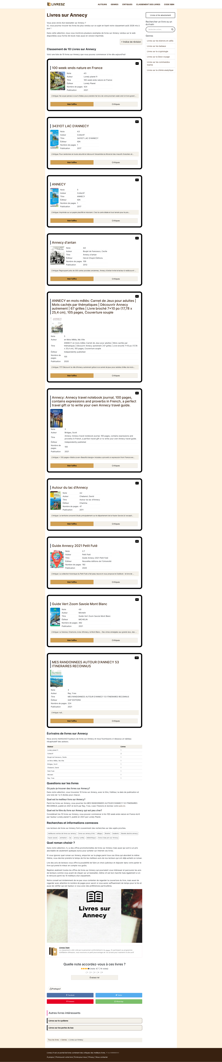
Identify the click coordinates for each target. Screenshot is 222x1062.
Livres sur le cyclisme (58, 1021)
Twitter (119, 995)
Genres (114, 4)
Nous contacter (102, 1057)
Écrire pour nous (80, 1057)
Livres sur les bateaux (156, 46)
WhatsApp (119, 1001)
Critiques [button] (116, 104)
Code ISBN (169, 4)
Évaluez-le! (94, 977)
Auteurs (102, 4)
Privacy (91, 1057)
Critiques (127, 4)
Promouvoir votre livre (64, 1057)
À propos (50, 1057)
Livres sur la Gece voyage (158, 57)
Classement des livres (148, 4)
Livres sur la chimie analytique (160, 70)
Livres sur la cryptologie (157, 51)
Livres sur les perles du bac (61, 1028)
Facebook (70, 995)
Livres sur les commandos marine (158, 63)
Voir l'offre (72, 104)
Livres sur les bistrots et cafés (160, 41)
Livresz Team (64, 948)
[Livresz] (56, 4)
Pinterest (71, 1001)
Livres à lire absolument (160, 15)
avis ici (122, 806)
